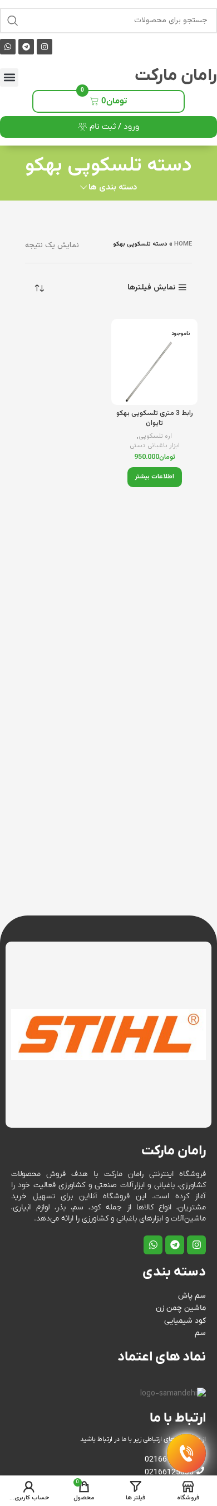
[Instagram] (44, 46)
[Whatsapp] (8, 46)
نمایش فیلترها (151, 287)
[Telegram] (26, 46)
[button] (9, 77)
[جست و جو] (13, 20)
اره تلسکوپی (155, 436)
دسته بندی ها (112, 187)
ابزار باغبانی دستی (155, 446)
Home (183, 244)
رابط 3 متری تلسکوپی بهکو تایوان (154, 418)
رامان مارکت (176, 76)
